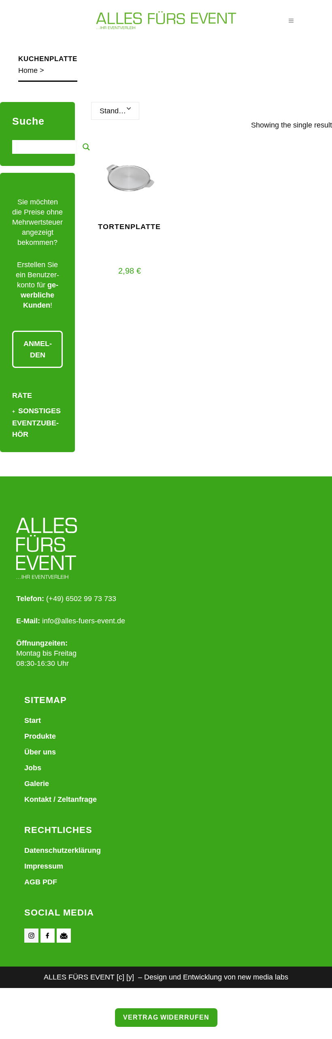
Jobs (32, 768)
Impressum (43, 866)
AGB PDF (40, 882)
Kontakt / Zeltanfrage (60, 799)
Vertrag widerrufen (166, 1017)
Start (32, 720)
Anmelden (37, 349)
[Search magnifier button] (86, 147)
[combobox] (115, 111)
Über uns (40, 752)
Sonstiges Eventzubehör (36, 422)
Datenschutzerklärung (62, 850)
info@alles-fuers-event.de (83, 621)
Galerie (36, 784)
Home (28, 70)
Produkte (40, 736)
